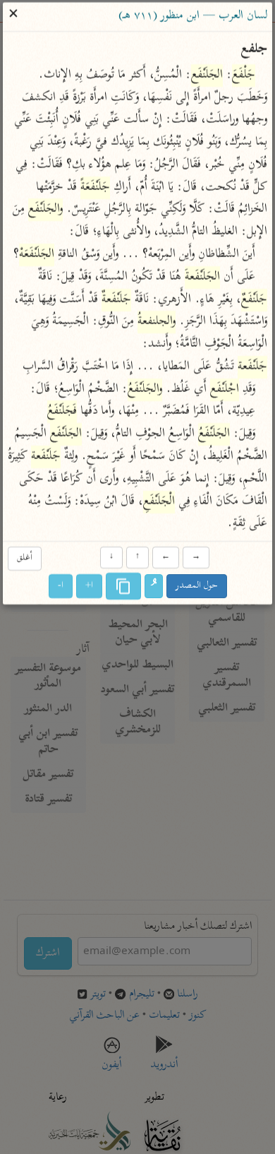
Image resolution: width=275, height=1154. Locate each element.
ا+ (89, 586)
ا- (60, 586)
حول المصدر (197, 586)
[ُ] (154, 587)
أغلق (24, 558)
